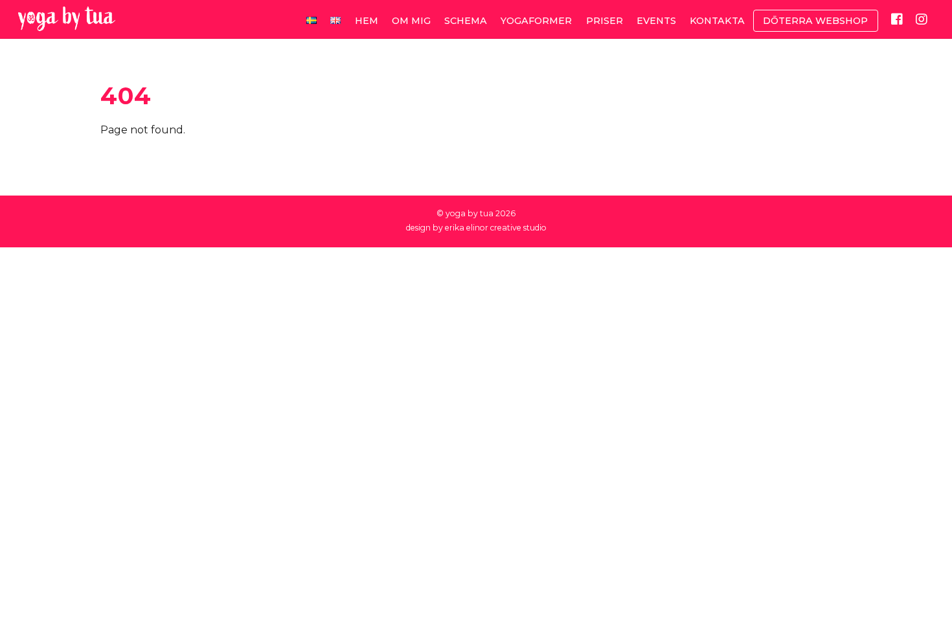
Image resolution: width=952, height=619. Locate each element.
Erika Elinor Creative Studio (496, 227)
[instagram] (921, 18)
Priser (604, 21)
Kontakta (717, 21)
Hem (366, 21)
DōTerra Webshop (815, 21)
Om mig (411, 21)
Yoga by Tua (469, 213)
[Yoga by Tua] (66, 24)
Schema (465, 21)
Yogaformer (536, 21)
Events (656, 21)
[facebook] (897, 18)
